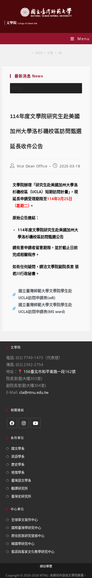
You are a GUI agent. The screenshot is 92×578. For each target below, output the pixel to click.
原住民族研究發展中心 (27, 535)
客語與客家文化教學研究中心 (32, 551)
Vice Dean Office (32, 166)
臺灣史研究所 (21, 496)
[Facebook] (12, 423)
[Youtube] (35, 423)
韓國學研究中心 (22, 543)
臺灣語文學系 (21, 480)
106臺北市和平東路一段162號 (50, 371)
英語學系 (18, 456)
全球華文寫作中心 (24, 519)
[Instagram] (24, 423)
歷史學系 (18, 464)
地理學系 (18, 472)
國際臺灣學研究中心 (26, 527)
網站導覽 (46, 566)
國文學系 (18, 448)
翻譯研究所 (19, 488)
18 (60, 52)
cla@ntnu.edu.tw (34, 392)
